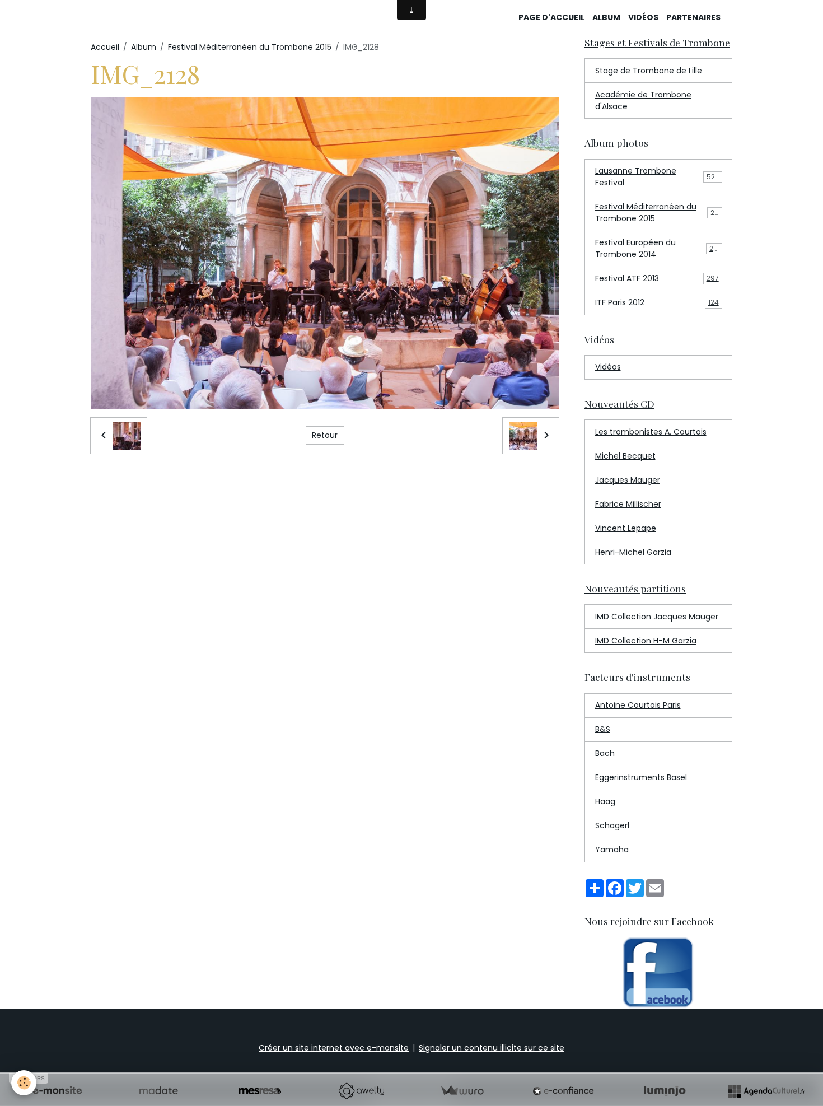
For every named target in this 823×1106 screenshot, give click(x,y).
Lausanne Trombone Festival (657, 176)
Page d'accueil (551, 17)
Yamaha (612, 849)
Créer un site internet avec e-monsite (334, 1047)
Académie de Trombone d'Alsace (643, 100)
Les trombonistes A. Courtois (651, 431)
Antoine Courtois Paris (638, 705)
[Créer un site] (57, 1090)
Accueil (105, 47)
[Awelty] (361, 1090)
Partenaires (693, 17)
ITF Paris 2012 (657, 302)
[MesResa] (260, 1090)
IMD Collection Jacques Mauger (656, 616)
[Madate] (158, 1090)
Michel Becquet (625, 455)
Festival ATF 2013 (657, 278)
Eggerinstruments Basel (641, 777)
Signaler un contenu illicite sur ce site (491, 1047)
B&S (602, 729)
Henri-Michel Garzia (633, 552)
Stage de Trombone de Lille (648, 70)
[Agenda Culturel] (766, 1090)
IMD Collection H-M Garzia (645, 640)
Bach (605, 753)
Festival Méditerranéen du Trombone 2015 (249, 47)
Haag (605, 801)
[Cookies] (23, 1082)
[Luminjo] (665, 1090)
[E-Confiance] (563, 1090)
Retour (325, 435)
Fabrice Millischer (628, 504)
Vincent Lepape (625, 528)
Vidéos (643, 17)
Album (606, 17)
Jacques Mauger (627, 480)
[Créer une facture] (462, 1090)
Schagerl (612, 825)
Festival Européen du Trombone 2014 (658, 248)
